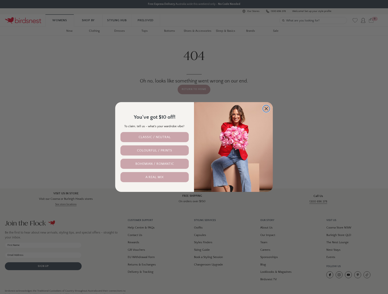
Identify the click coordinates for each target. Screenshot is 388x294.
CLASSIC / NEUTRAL (155, 137)
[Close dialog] (266, 108)
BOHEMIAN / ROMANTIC (154, 164)
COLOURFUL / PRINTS (154, 150)
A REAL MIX (155, 177)
